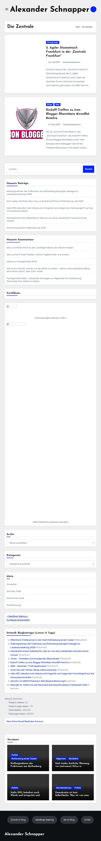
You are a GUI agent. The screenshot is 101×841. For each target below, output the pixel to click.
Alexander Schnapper (49, 10)
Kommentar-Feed (15, 598)
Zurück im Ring (18, 819)
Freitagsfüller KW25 (27, 261)
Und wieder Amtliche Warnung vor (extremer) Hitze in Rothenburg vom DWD (45, 201)
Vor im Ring (69, 819)
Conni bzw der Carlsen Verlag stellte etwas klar (33, 670)
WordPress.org (14, 605)
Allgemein (61, 759)
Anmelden (12, 584)
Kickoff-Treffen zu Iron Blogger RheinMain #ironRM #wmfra (67, 114)
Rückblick (73, 759)
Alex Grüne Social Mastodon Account (25, 721)
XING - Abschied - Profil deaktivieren (28, 666)
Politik (15, 755)
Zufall (87, 819)
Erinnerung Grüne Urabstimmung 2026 (26, 228)
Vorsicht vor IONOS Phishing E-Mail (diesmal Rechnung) (37, 681)
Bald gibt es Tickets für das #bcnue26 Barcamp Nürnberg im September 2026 (49, 685)
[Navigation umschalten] (7, 9)
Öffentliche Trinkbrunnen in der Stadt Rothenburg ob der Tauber (42, 640)
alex (9, 247)
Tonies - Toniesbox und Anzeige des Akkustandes (34, 658)
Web (57, 104)
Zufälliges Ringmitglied (18, 620)
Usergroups (52, 42)
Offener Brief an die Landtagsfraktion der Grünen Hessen (43, 247)
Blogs (49, 104)
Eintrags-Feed (14, 591)
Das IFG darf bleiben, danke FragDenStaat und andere (41, 254)
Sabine (10, 261)
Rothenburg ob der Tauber (24, 759)
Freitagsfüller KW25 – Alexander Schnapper (29, 278)
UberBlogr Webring (17, 616)
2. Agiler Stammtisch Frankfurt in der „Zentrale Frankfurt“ (66, 52)
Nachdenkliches (63, 788)
